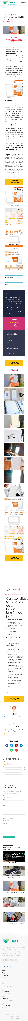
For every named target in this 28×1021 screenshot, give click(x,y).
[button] (6, 745)
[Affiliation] (3, 997)
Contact (4, 977)
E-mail (5, 805)
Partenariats (6, 992)
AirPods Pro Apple (14, 908)
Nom (4, 799)
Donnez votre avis (7, 795)
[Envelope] (13, 960)
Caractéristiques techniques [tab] (13, 594)
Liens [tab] (6, 692)
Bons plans (5, 975)
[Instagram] (3, 960)
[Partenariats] (3, 990)
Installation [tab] (8, 690)
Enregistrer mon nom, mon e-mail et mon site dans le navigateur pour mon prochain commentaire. (13, 818)
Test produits (5, 973)
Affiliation (5, 998)
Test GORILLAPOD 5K (14, 862)
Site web (5, 811)
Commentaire (6, 823)
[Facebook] (6, 960)
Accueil (4, 970)
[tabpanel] (14, 642)
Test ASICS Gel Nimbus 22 (14, 877)
